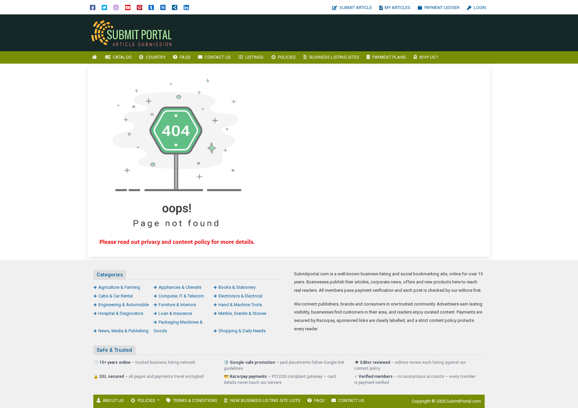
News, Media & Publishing (123, 330)
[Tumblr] (151, 7)
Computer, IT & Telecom (181, 295)
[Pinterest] (139, 7)
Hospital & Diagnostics (120, 313)
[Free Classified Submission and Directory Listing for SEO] (133, 32)
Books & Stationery (237, 287)
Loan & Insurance (175, 313)
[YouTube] (127, 7)
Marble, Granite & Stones (242, 313)
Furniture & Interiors (177, 304)
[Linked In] (186, 7)
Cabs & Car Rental (115, 295)
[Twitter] (104, 7)
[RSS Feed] (174, 7)
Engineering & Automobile (123, 304)
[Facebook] (92, 7)
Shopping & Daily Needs (242, 330)
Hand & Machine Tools (240, 304)
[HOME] (94, 57)
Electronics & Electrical (240, 295)
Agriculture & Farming (119, 287)
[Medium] (163, 7)
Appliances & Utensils (180, 287)
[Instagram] (116, 7)
